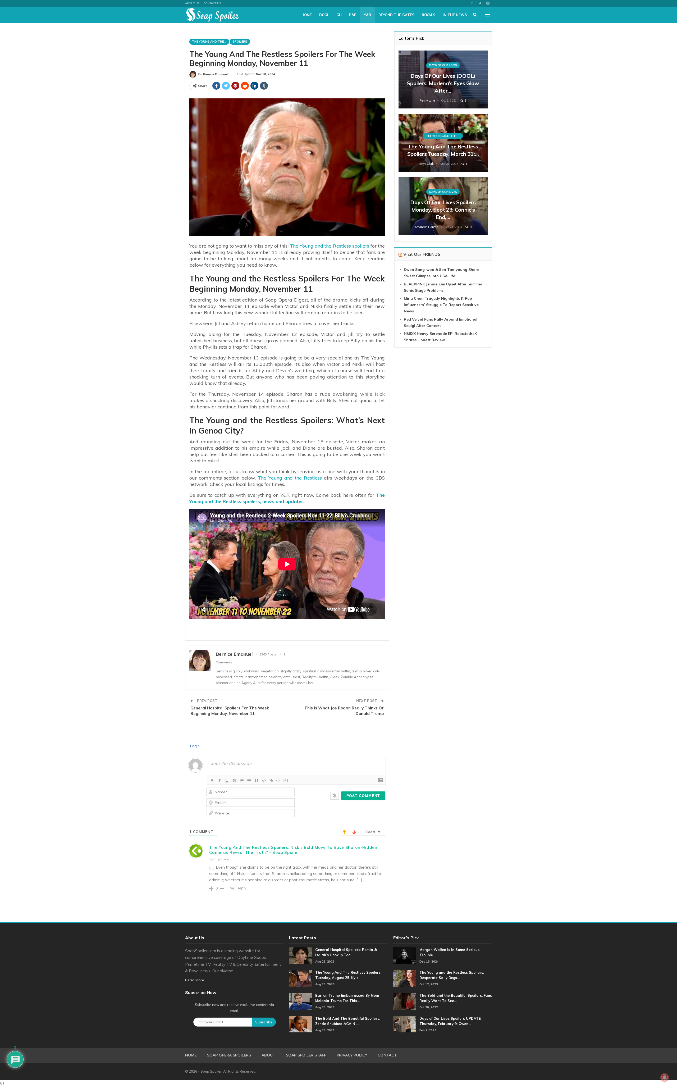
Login (194, 746)
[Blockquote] (256, 780)
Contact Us (212, 3)
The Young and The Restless (210, 41)
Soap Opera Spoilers (229, 1055)
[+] (286, 780)
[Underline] (227, 780)
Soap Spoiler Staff (306, 1055)
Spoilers (239, 41)
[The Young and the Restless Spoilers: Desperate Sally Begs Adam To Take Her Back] (404, 978)
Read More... (196, 980)
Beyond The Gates (396, 15)
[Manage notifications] (664, 1077)
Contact (387, 1055)
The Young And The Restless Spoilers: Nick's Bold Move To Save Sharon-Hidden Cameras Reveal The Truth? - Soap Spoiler (293, 850)
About (268, 1055)
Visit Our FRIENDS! (422, 254)
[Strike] (234, 780)
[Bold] (212, 780)
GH (339, 15)
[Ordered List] (241, 780)
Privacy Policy (352, 1055)
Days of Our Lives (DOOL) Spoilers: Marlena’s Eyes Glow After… (443, 83)
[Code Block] (264, 780)
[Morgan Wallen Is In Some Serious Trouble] (404, 955)
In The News (455, 15)
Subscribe (263, 1022)
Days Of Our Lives (443, 65)
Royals (428, 15)
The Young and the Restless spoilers (329, 246)
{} (278, 780)
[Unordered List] (249, 780)
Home (306, 15)
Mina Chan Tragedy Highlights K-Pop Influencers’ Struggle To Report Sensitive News (441, 304)
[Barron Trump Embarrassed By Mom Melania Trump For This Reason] (300, 1001)
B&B (352, 15)
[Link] (271, 780)
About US (192, 3)
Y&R (367, 15)
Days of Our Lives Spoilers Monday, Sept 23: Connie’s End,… (442, 209)
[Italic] (219, 780)
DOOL (324, 15)
